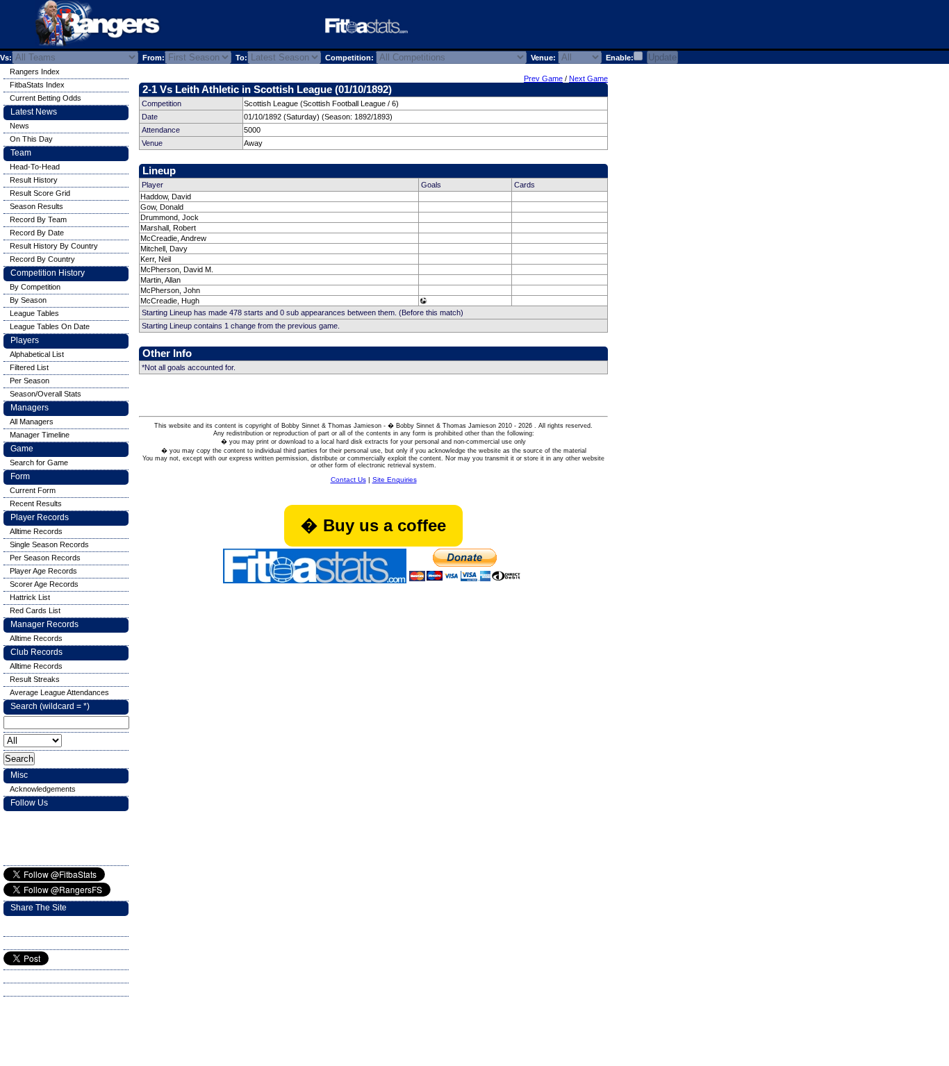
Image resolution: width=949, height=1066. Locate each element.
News (19, 126)
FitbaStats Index (37, 85)
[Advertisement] (593, 26)
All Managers (31, 421)
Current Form (33, 490)
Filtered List (29, 367)
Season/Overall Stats (45, 394)
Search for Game (39, 462)
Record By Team (38, 219)
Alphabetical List (37, 354)
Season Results (36, 206)
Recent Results (36, 503)
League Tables (34, 313)
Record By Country (42, 259)
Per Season (29, 380)
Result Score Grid (40, 193)
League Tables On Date (50, 326)
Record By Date (37, 232)
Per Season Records (45, 557)
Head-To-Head (35, 167)
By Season (28, 300)
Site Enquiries (394, 479)
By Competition (35, 287)
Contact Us (348, 479)
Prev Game (543, 78)
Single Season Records (49, 544)
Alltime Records (36, 531)
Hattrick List (30, 597)
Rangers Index (35, 71)
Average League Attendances (59, 692)
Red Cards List (35, 610)
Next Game (588, 78)
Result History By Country (54, 246)
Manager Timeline (39, 435)
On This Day (31, 139)
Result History (34, 180)
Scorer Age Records (44, 584)
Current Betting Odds (45, 98)
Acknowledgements (43, 789)
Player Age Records (43, 571)
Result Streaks (35, 679)
